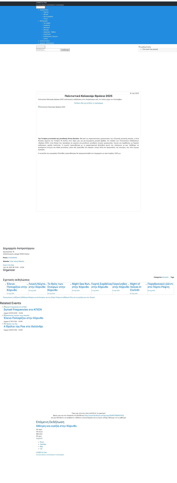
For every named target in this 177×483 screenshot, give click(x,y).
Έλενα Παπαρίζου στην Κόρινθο (23, 318)
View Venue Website (17, 261)
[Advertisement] (88, 123)
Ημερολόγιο (44, 10)
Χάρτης (46, 12)
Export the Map (8, 265)
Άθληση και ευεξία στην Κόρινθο (56, 426)
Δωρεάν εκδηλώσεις (47, 43)
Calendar (43, 444)
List (41, 449)
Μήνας (46, 14)
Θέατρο (46, 30)
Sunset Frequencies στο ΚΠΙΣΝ (23, 309)
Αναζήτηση (40, 47)
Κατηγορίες (44, 21)
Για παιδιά (47, 23)
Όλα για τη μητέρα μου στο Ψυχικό (75, 297)
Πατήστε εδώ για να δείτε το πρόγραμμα (88, 103)
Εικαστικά (47, 34)
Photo (42, 442)
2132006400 (12, 258)
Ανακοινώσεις (45, 41)
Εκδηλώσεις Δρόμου (51, 36)
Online (46, 39)
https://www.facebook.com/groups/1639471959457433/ (104, 415)
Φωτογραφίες (48, 16)
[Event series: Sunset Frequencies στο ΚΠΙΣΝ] (24, 313)
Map (41, 446)
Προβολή (47, 25)
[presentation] (15, 307)
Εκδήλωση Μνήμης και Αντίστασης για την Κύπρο (29, 297)
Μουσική (47, 27)
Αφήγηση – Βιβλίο (50, 32)
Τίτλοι (46, 19)
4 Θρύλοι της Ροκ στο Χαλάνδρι (23, 326)
